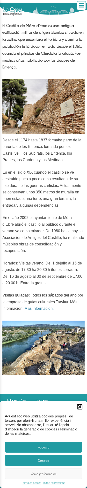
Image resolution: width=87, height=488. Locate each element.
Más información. (39, 308)
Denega (43, 460)
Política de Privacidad (54, 482)
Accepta (43, 447)
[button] (79, 406)
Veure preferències (43, 473)
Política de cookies (31, 482)
